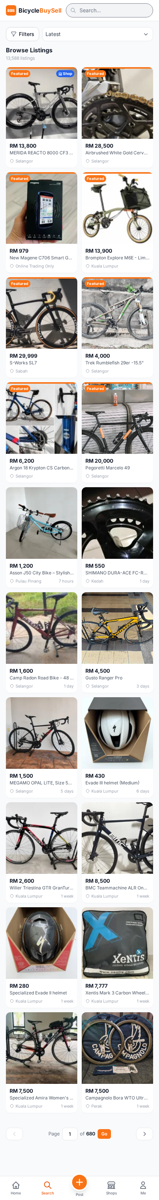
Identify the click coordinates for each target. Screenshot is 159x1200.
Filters (26, 34)
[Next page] (144, 1134)
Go (104, 1134)
